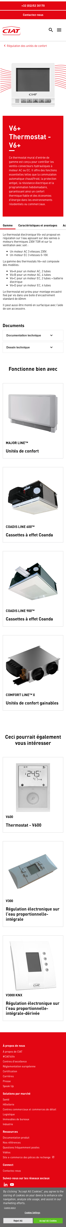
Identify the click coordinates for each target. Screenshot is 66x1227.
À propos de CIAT (12, 1051)
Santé (6, 1099)
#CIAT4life (9, 1056)
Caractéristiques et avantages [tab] (37, 225)
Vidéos (6, 1152)
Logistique (9, 1114)
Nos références (12, 1142)
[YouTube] (12, 1184)
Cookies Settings (32, 1212)
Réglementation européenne (19, 1066)
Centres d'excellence (15, 1061)
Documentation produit (16, 1137)
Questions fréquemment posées (21, 1147)
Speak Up (8, 1086)
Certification (10, 1071)
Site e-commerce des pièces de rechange (28, 1157)
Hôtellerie (8, 1104)
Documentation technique (23, 335)
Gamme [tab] (8, 225)
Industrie (8, 1124)
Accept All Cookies (48, 1220)
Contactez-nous (33, 15)
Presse (7, 1081)
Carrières (8, 1076)
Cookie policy (10, 1207)
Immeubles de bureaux (16, 1119)
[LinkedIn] (5, 1184)
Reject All (18, 1220)
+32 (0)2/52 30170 (33, 6)
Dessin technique (18, 347)
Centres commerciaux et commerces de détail (29, 1109)
